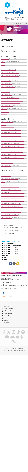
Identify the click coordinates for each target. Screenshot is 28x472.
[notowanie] (14, 273)
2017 (7, 232)
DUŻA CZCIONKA (6, 322)
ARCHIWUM (5, 255)
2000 (18, 227)
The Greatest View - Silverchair (10, 51)
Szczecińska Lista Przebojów (15, 34)
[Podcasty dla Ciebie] (22, 335)
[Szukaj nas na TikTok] (18, 330)
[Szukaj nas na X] (8, 330)
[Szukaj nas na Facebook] (4, 330)
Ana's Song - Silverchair (7, 119)
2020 (16, 232)
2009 (5, 230)
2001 (21, 227)
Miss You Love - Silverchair (8, 56)
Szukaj (23, 23)
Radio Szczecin (5, 34)
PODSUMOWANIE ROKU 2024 (10, 249)
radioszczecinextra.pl (7, 313)
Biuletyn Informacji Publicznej (9, 317)
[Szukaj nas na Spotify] (23, 330)
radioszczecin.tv (6, 315)
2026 (13, 233)
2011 (10, 230)
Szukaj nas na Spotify (19, 23)
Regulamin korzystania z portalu (15, 350)
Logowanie (5, 320)
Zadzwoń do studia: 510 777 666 (10, 304)
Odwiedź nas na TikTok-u (17, 23)
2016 (5, 232)
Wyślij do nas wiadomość (21, 23)
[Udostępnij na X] (14, 263)
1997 (10, 227)
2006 (16, 229)
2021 (18, 232)
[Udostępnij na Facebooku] (10, 263)
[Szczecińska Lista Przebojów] (14, 29)
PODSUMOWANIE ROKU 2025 (10, 247)
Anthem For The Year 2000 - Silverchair (12, 170)
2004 (10, 229)
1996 (7, 227)
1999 (16, 227)
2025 (10, 233)
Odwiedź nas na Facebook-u (11, 23)
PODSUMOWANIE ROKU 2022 (10, 253)
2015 (21, 230)
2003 (7, 229)
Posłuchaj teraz (6, 318)
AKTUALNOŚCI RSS (9, 296)
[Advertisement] (14, 371)
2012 (13, 230)
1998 (13, 227)
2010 (7, 230)
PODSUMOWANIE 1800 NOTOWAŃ (11, 245)
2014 (18, 230)
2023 (5, 233)
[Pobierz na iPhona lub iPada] (17, 335)
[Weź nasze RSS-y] (14, 340)
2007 (18, 229)
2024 (7, 233)
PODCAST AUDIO (9, 293)
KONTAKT (4, 259)
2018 (10, 232)
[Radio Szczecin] (14, 12)
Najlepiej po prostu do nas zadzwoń (9, 23)
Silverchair (7, 40)
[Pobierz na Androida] (12, 335)
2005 (13, 229)
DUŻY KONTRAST (6, 324)
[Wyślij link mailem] (17, 263)
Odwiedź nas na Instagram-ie (15, 23)
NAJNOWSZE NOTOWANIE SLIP (10, 241)
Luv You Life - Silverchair (8, 46)
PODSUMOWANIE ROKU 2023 (10, 251)
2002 (5, 229)
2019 (13, 232)
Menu (26, 23)
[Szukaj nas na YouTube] (7, 335)
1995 (5, 227)
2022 (21, 232)
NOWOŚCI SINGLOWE (8, 243)
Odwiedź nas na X (13, 23)
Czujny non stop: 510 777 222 (9, 306)
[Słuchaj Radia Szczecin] (7, 5)
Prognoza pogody (7, 310)
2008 (21, 229)
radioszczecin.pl (6, 311)
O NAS (4, 257)
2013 (16, 230)
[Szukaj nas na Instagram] (13, 330)
